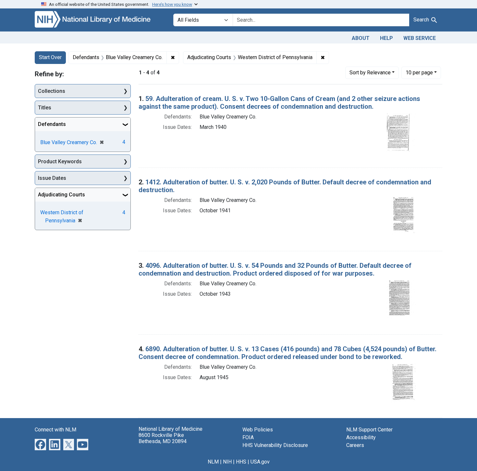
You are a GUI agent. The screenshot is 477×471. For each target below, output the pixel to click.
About (361, 38)
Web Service (419, 38)
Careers (355, 445)
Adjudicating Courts (61, 195)
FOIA (248, 437)
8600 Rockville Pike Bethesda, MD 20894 (163, 438)
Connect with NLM (55, 430)
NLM (213, 462)
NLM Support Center (369, 430)
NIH (227, 462)
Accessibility (361, 437)
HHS (241, 462)
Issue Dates (52, 178)
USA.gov (260, 462)
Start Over (50, 57)
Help (386, 38)
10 (419, 72)
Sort (370, 72)
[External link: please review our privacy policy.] (40, 444)
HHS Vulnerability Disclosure (275, 445)
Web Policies (257, 430)
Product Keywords (60, 161)
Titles (44, 108)
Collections (51, 91)
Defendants (52, 124)
